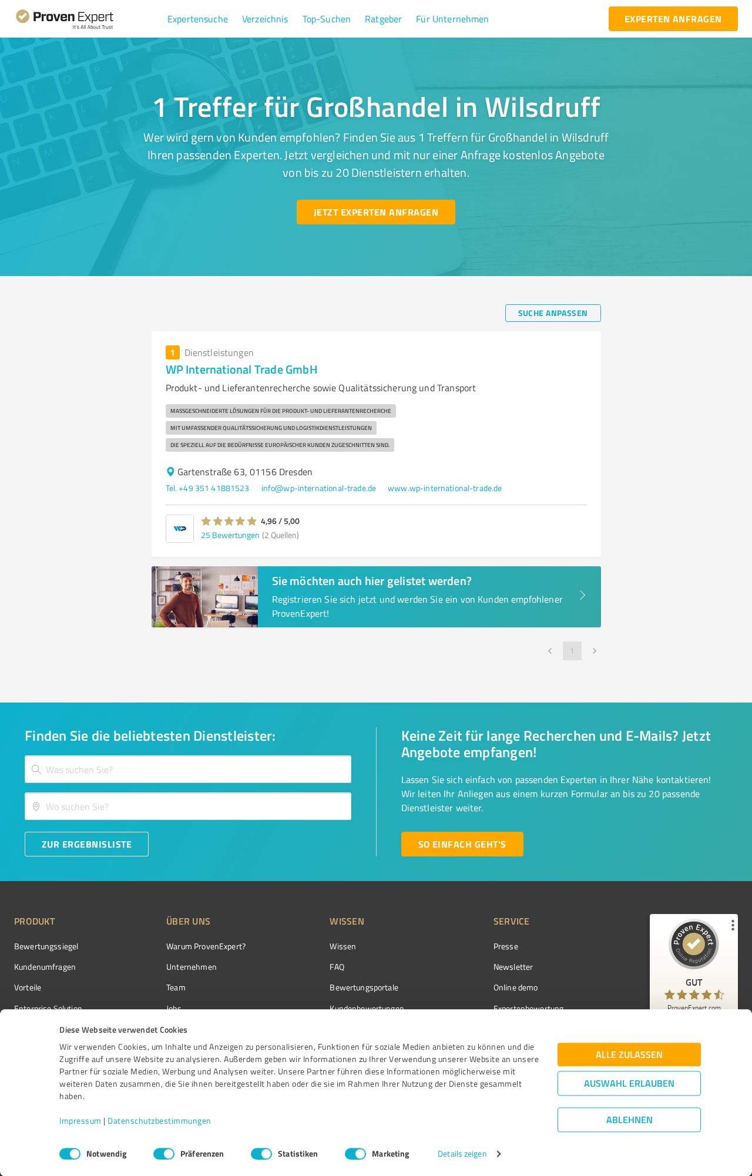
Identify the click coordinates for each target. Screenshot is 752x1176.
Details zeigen (462, 1154)
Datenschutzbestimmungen (160, 1121)
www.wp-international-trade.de (445, 487)
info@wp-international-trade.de (319, 487)
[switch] (163, 1154)
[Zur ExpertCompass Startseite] (88, 18)
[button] (197, 19)
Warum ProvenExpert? (206, 946)
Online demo (516, 987)
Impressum (80, 1121)
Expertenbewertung (529, 1008)
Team (176, 987)
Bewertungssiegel (46, 946)
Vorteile (27, 987)
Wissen (343, 946)
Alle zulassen (629, 1054)
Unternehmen (191, 966)
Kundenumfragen (45, 966)
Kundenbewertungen (367, 1008)
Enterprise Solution (48, 1008)
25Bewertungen (230, 534)
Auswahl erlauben (629, 1083)
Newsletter (513, 966)
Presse (506, 946)
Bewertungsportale (364, 987)
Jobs (174, 1008)
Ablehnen (629, 1120)
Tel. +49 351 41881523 (208, 487)
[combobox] (188, 769)
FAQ (337, 966)
